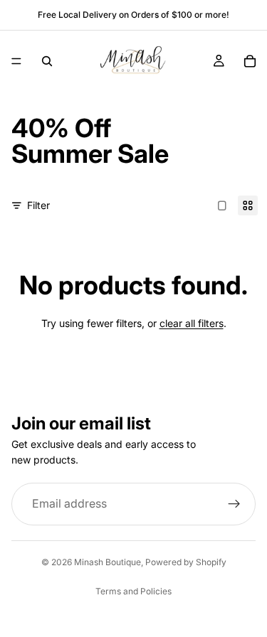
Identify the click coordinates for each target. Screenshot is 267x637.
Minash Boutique (107, 562)
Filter (38, 205)
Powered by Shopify (185, 562)
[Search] (47, 61)
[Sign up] (234, 504)
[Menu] (16, 61)
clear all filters (191, 323)
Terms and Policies (133, 591)
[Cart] (250, 61)
